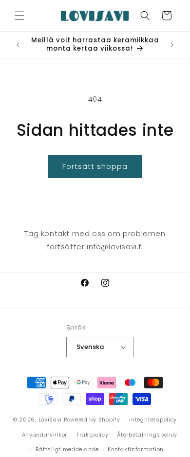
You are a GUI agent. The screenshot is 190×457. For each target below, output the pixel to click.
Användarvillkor (45, 435)
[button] (19, 15)
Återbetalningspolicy (147, 435)
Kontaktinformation (136, 449)
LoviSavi (50, 419)
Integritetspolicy (153, 419)
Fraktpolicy (92, 435)
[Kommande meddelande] (172, 44)
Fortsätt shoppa (95, 166)
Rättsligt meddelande (67, 449)
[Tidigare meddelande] (18, 44)
